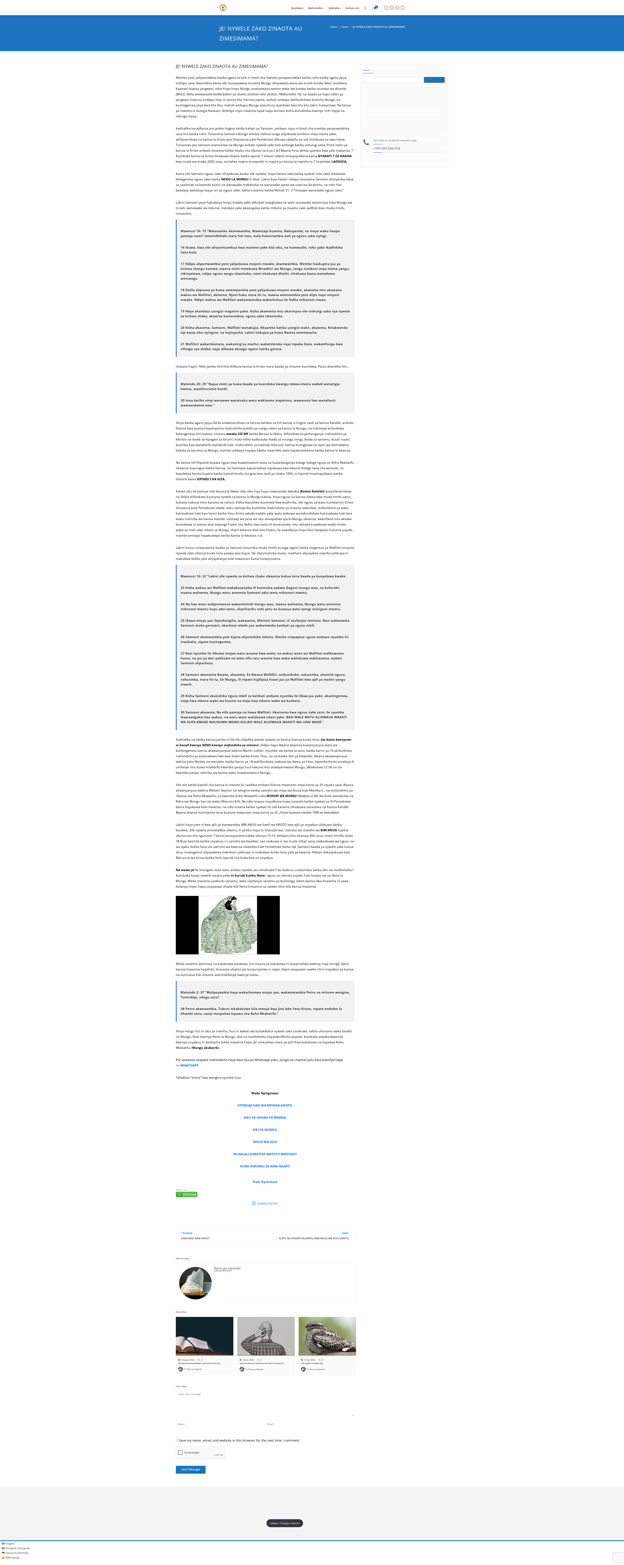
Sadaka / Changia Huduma (284, 1523)
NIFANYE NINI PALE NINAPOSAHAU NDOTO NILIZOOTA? (262, 1363)
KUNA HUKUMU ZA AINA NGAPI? (265, 1166)
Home (333, 26)
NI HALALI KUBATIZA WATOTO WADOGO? (265, 1154)
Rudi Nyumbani (265, 1182)
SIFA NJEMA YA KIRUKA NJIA (312, 1363)
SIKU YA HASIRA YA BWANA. (265, 1117)
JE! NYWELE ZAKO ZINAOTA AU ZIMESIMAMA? (222, 66)
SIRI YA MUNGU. (265, 1130)
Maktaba (334, 8)
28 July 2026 (248, 1359)
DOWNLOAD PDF (267, 1203)
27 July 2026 (309, 1359)
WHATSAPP (189, 1065)
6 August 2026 (187, 1359)
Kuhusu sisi (352, 8)
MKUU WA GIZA (265, 1142)
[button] (366, 8)
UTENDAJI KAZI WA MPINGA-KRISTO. (265, 1105)
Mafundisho (315, 8)
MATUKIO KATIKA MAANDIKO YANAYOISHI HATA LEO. (199, 1363)
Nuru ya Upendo (194, 1369)
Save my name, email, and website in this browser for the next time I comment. (239, 1440)
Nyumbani (297, 8)
